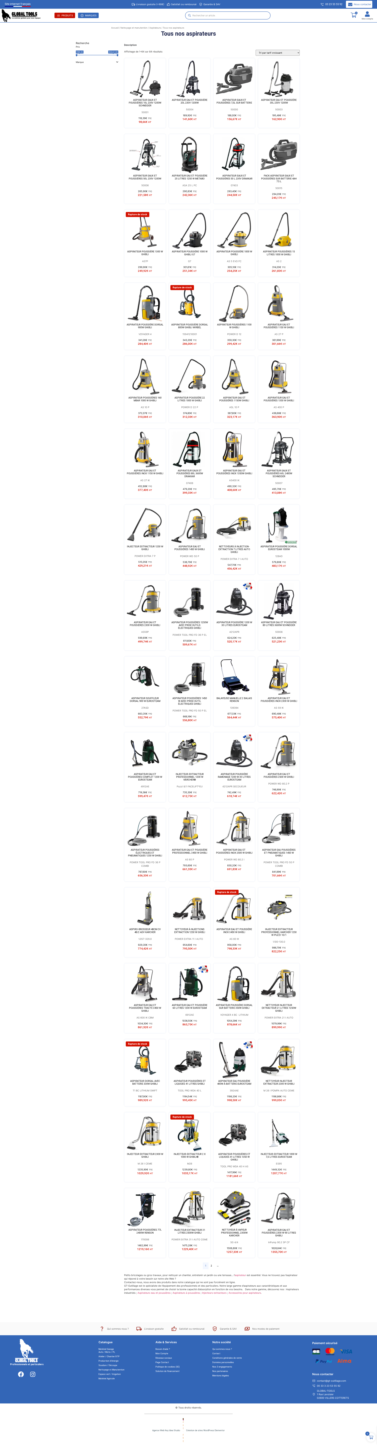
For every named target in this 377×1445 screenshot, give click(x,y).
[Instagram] (33, 1374)
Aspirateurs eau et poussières (154, 1292)
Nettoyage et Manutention (111, 1370)
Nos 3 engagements (222, 1367)
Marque (80, 62)
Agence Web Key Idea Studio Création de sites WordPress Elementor (188, 1430)
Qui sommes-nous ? (222, 1349)
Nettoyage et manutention (133, 28)
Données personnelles (223, 1362)
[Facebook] (21, 1374)
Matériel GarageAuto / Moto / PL (107, 1350)
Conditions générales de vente (227, 1358)
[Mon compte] (367, 14)
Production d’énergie (109, 1361)
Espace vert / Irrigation (110, 1374)
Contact (216, 1353)
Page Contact (162, 1362)
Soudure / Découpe (108, 1365)
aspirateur (240, 1275)
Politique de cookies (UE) (168, 1367)
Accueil (115, 28)
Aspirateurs (155, 28)
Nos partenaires (220, 1371)
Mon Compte (162, 1353)
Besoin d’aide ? (163, 1349)
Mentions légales (220, 1375)
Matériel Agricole (107, 1378)
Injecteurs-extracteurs (214, 1292)
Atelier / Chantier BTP (109, 1356)
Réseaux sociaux (164, 1358)
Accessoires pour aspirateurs (245, 1292)
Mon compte (367, 19)
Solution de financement (168, 1371)
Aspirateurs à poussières (186, 1292)
